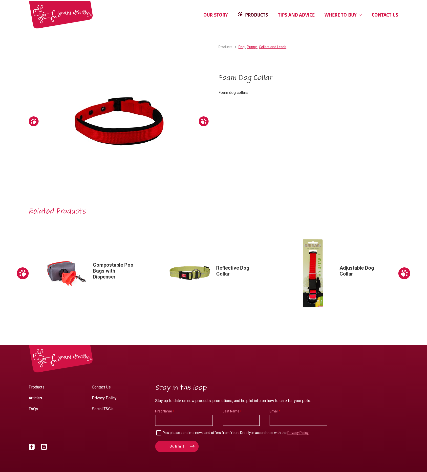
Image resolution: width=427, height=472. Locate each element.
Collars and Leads (272, 47)
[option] (119, 121)
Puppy (252, 47)
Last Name (231, 411)
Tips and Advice (296, 15)
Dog (241, 47)
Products (256, 15)
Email (274, 411)
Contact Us (385, 15)
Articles (35, 398)
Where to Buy (341, 15)
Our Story (215, 15)
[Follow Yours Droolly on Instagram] (44, 447)
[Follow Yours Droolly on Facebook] (32, 447)
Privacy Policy (104, 398)
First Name (163, 411)
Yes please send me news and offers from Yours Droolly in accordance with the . (236, 433)
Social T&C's (102, 409)
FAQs (33, 409)
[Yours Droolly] (61, 14)
